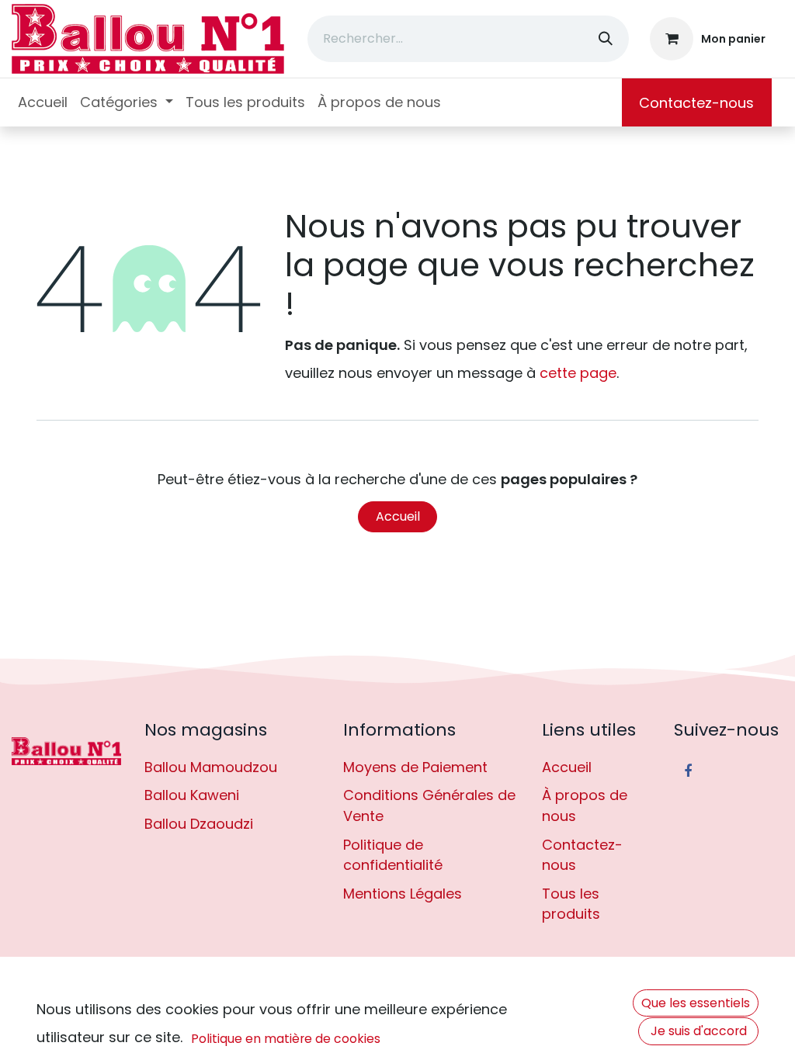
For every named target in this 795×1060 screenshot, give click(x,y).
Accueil (398, 516)
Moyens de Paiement (415, 767)
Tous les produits (571, 904)
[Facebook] (688, 771)
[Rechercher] (605, 39)
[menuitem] (43, 102)
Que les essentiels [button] (695, 1003)
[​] (66, 751)
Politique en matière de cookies (285, 1039)
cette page (578, 373)
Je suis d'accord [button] (699, 1031)
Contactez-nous (696, 103)
